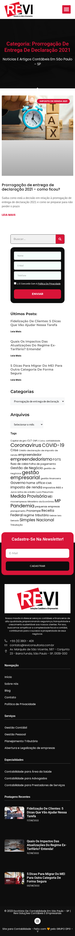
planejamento (18, 510)
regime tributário (36, 515)
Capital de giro (18, 440)
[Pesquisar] (60, 239)
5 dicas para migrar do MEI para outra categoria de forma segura (36, 369)
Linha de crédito (26, 492)
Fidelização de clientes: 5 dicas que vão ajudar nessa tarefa (35, 323)
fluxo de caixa (19, 464)
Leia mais (9, 215)
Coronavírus (25, 445)
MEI (50, 497)
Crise (14, 450)
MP (58, 501)
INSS (58, 487)
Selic (59, 515)
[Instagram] (37, 921)
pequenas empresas (47, 506)
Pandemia (22, 506)
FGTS (57, 459)
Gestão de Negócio (26, 468)
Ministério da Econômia (41, 501)
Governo (18, 482)
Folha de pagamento (42, 464)
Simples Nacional (37, 520)
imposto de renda (26, 487)
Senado (14, 520)
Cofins (42, 441)
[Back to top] (67, 928)
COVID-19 (53, 445)
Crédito (22, 450)
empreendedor (30, 454)
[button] (66, 9)
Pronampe (33, 511)
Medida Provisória (28, 496)
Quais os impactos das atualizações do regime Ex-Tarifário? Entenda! (33, 345)
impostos (49, 487)
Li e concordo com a (39, 283)
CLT (29, 440)
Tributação (16, 524)
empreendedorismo (31, 459)
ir (62, 487)
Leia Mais (15, 331)
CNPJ (36, 440)
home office (35, 483)
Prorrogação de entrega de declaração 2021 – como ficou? (31, 187)
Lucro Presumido (44, 492)
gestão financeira (51, 478)
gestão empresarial (25, 475)
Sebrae (53, 515)
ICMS (49, 483)
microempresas (18, 501)
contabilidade (53, 440)
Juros (13, 492)
